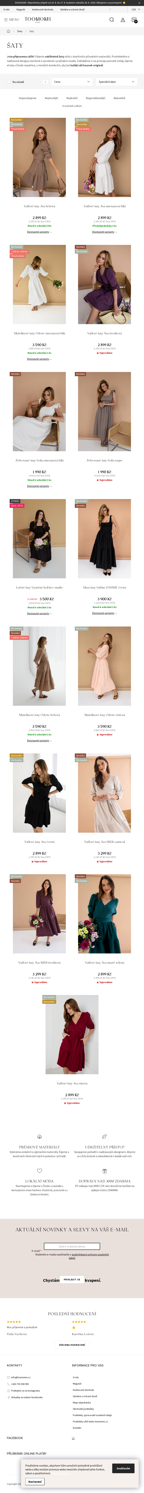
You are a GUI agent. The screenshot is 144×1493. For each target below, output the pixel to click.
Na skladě (29, 82)
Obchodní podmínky (83, 1408)
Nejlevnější (51, 98)
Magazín (21, 9)
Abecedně (119, 98)
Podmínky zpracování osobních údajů (92, 1415)
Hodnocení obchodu (42, 9)
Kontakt (77, 1427)
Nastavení (34, 1481)
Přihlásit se (72, 1279)
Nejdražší (71, 98)
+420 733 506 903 (20, 1384)
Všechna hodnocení (72, 1344)
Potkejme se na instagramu (25, 1390)
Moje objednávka (82, 1402)
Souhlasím (123, 1468)
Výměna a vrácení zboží (72, 9)
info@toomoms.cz (21, 1377)
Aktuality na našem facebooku (27, 1397)
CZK (134, 9)
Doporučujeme (27, 98)
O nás (6, 9)
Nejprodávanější (95, 98)
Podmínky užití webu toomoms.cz (90, 1421)
